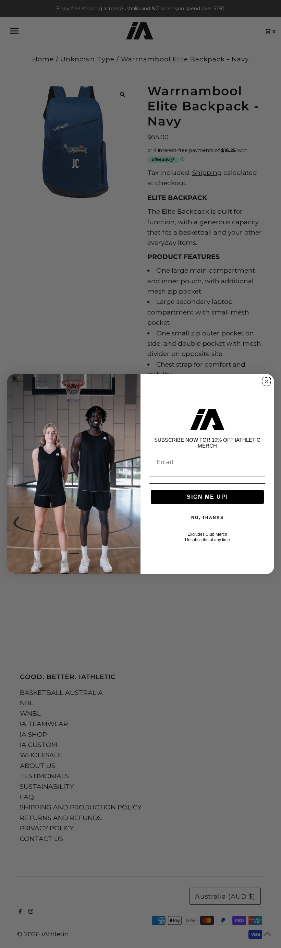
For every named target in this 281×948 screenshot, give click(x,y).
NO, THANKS (207, 517)
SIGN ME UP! (207, 497)
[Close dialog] (266, 381)
